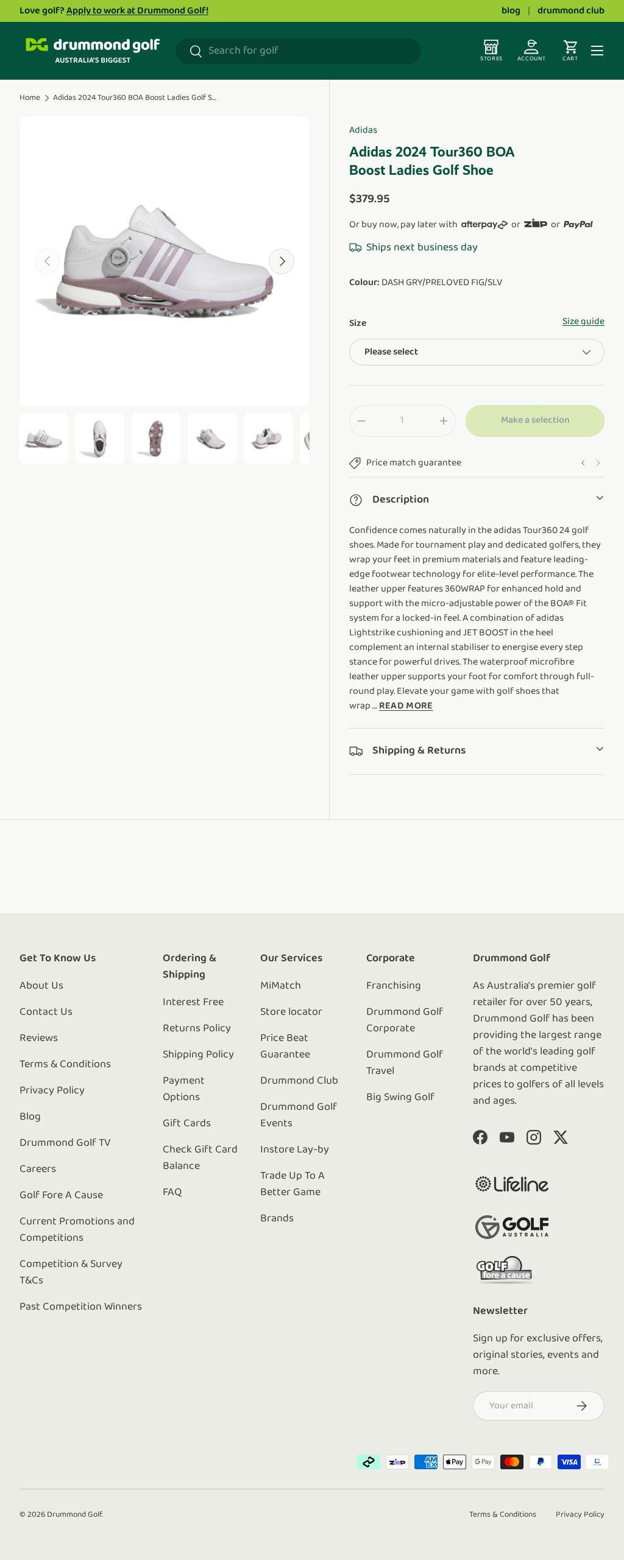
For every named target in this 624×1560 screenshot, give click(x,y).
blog (511, 11)
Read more (406, 706)
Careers (38, 1169)
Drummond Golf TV (65, 1143)
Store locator (291, 1012)
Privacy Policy (52, 1090)
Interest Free (193, 1002)
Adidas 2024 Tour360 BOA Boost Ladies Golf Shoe (135, 98)
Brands (277, 1218)
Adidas (363, 130)
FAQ (172, 1192)
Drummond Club (299, 1081)
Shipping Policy (198, 1055)
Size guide (583, 321)
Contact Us (46, 1012)
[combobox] (298, 51)
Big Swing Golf (400, 1097)
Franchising (393, 986)
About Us (41, 986)
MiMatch (280, 986)
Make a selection (535, 420)
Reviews (39, 1038)
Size (357, 323)
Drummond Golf (74, 1515)
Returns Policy (197, 1028)
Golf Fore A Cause (61, 1195)
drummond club (570, 11)
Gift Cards (187, 1123)
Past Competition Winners (81, 1307)
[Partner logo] (512, 1184)
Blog (30, 1117)
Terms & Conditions (65, 1064)
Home (30, 98)
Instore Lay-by (294, 1150)
